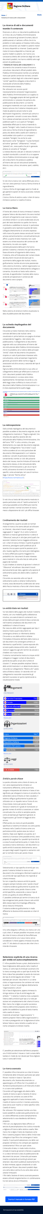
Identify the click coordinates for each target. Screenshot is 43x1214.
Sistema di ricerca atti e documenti (13, 17)
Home (3, 15)
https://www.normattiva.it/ (13, 477)
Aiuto (39, 14)
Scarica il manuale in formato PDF (21, 1199)
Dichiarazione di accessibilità (13, 1210)
